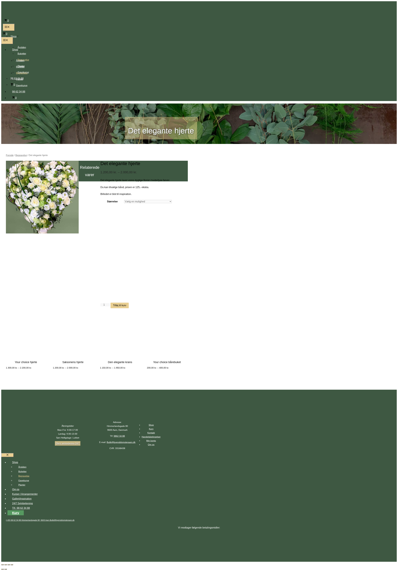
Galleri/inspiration (22, 498)
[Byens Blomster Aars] (24, 28)
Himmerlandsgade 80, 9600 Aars (35, 520)
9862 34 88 (119, 436)
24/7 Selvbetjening (22, 503)
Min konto (151, 440)
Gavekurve (21, 85)
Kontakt (151, 432)
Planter (19, 79)
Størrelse (112, 201)
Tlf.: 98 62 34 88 (21, 508)
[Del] (5, 564)
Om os (151, 444)
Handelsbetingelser (151, 437)
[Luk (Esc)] (2, 564)
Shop (13, 36)
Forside (10, 155)
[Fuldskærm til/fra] (8, 564)
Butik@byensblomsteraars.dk (121, 442)
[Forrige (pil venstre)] (2, 569)
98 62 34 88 (18, 91)
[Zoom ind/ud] (12, 564)
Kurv (151, 429)
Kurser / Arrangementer (25, 494)
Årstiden (22, 47)
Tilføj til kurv (119, 305)
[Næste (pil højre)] (5, 569)
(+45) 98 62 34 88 (13, 520)
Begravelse (22, 73)
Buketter (22, 53)
